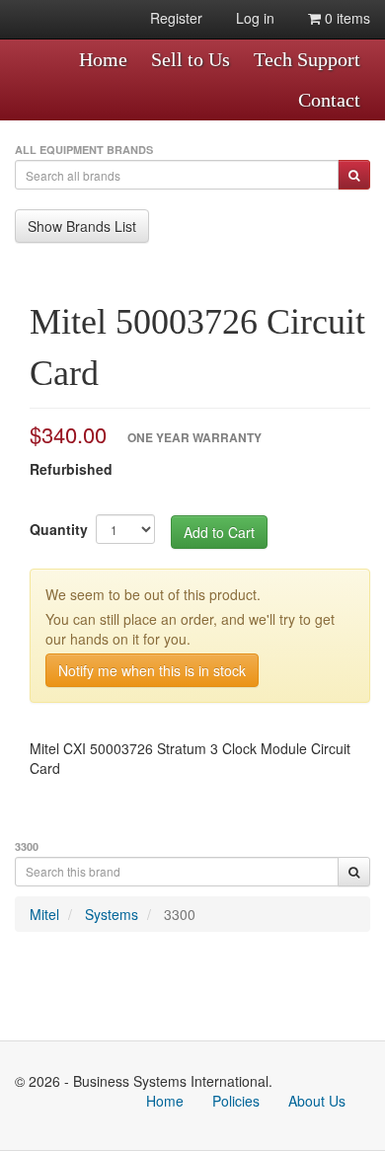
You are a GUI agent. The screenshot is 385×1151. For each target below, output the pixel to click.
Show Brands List (82, 226)
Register (176, 18)
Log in (255, 18)
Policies (236, 1101)
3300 (179, 914)
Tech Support (307, 59)
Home (103, 59)
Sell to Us (190, 59)
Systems (111, 914)
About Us (317, 1101)
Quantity (59, 529)
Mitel (44, 914)
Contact (329, 100)
